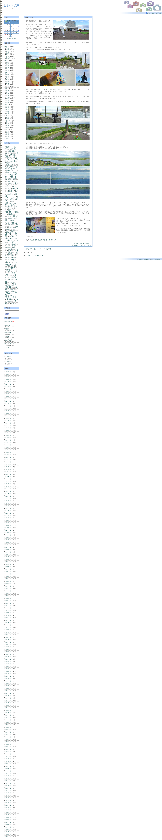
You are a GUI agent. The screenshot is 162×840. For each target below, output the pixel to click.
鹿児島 (8, 120)
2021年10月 (8, 493)
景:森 (44, 240)
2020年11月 (8, 520)
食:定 (8, 270)
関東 (6, 46)
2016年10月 (8, 639)
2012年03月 (8, 773)
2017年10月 (8, 610)
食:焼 (9, 271)
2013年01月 (8, 749)
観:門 (13, 256)
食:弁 (15, 270)
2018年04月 (8, 595)
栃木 (7, 51)
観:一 (47, 240)
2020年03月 (8, 540)
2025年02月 (8, 396)
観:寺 (10, 225)
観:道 (16, 251)
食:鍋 (7, 272)
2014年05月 (8, 710)
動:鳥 (11, 151)
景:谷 (7, 172)
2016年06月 (8, 649)
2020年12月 (8, 518)
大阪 (7, 102)
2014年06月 (8, 707)
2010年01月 (8, 836)
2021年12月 (8, 488)
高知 (7, 131)
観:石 (12, 242)
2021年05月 (8, 506)
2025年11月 (8, 374)
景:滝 (12, 169)
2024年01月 (8, 428)
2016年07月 (8, 647)
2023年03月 (8, 452)
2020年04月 (8, 537)
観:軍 (16, 249)
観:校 (7, 231)
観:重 (10, 254)
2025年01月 (8, 398)
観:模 (8, 233)
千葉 (7, 48)
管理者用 (158, 13)
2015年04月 (8, 683)
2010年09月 (8, 817)
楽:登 (10, 194)
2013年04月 (8, 741)
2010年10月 (8, 815)
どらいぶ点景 (11, 5)
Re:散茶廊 (8, 356)
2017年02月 (8, 630)
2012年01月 (8, 778)
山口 (7, 113)
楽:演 (17, 191)
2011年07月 (8, 793)
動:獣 (8, 147)
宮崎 (7, 118)
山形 (7, 65)
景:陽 (15, 172)
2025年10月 (8, 377)
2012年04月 (8, 771)
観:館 (11, 259)
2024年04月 (8, 420)
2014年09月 (8, 700)
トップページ (41, 249)
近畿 (6, 88)
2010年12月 (8, 810)
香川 (7, 136)
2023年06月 (8, 445)
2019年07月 (8, 559)
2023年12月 (8, 430)
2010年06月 (8, 824)
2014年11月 (8, 695)
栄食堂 (7, 347)
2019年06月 (8, 561)
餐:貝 (13, 291)
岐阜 (7, 78)
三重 (7, 95)
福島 (7, 62)
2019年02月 (8, 571)
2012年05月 (8, 768)
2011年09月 (8, 788)
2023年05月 (8, 447)
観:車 (10, 249)
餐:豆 (7, 291)
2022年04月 (8, 479)
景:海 (37, 240)
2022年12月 (8, 459)
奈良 (7, 100)
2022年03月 (8, 481)
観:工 (12, 226)
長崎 (7, 127)
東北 (6, 60)
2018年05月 (8, 593)
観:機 (12, 235)
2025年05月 (8, 389)
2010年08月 (8, 819)
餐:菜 (13, 289)
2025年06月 (8, 386)
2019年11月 (8, 549)
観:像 (50, 240)
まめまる (7, 325)
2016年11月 (8, 637)
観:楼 (13, 231)
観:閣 (7, 257)
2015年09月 (8, 671)
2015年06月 (8, 678)
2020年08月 (8, 527)
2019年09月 (8, 554)
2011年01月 (8, 807)
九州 (6, 115)
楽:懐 (8, 186)
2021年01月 (8, 515)
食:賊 (14, 271)
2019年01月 (8, 574)
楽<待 (8, 181)
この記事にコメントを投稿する (34, 255)
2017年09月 (8, 613)
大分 (7, 117)
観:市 (17, 226)
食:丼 (13, 267)
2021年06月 (8, 503)
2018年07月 (8, 588)
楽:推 (14, 186)
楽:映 (7, 188)
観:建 (8, 229)
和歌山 (8, 97)
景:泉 (15, 163)
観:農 (9, 251)
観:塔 (7, 223)
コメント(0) (87, 245)
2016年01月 (8, 661)
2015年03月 (8, 686)
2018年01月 (8, 603)
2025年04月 (8, 391)
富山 (7, 83)
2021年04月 (8, 508)
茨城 (7, 49)
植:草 (7, 180)
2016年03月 (8, 656)
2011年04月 (8, 800)
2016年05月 (8, 652)
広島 (7, 109)
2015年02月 (8, 688)
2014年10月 (8, 698)
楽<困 (14, 180)
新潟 (7, 74)
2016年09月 (8, 642)
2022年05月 (8, 476)
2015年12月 (8, 664)
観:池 (8, 238)
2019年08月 (8, 557)
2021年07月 (8, 501)
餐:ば (13, 273)
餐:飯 (8, 293)
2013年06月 (8, 737)
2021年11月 (8, 491)
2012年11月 (8, 754)
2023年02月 (8, 454)
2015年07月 (8, 676)
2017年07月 (8, 617)
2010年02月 (8, 834)
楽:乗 (10, 183)
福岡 (7, 123)
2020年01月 (8, 544)
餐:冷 (14, 277)
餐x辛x (13, 304)
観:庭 (15, 227)
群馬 (7, 53)
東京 (7, 56)
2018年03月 (8, 598)
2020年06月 (8, 532)
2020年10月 (8, 523)
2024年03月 (8, 423)
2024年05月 (8, 418)
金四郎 (7, 329)
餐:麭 (9, 301)
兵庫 (7, 93)
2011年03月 (8, 802)
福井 (7, 92)
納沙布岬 (48, 249)
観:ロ (10, 208)
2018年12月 (8, 576)
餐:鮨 (16, 299)
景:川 (12, 161)
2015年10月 (8, 669)
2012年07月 (8, 763)
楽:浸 (16, 190)
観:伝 (10, 210)
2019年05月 (8, 564)
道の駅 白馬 (8, 340)
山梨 (7, 81)
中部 (6, 73)
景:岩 (8, 157)
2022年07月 (8, 471)
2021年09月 (8, 496)
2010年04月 (8, 829)
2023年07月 (8, 442)
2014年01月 (8, 720)
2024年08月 (8, 411)
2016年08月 (8, 644)
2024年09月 (8, 408)
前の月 (9, 38)
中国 (6, 104)
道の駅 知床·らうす (30, 249)
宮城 (7, 70)
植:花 (13, 176)
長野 (7, 76)
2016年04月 (8, 654)
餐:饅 (14, 297)
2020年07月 (8, 530)
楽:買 (8, 203)
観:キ (16, 207)
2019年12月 (8, 547)
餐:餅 (7, 297)
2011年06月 (8, 795)
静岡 (7, 79)
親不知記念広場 (9, 343)
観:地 (10, 218)
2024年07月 (8, 413)
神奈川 (8, 58)
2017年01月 (8, 632)
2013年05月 (8, 739)
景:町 (8, 171)
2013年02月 (8, 746)
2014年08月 (8, 703)
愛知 (7, 86)
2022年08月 (8, 469)
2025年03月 (8, 394)
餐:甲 (7, 285)
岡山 (7, 106)
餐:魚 (8, 299)
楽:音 (12, 205)
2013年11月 (8, 724)
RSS (153, 13)
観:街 (8, 248)
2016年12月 (8, 634)
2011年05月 (8, 798)
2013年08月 (8, 732)
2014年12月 (8, 693)
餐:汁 (8, 284)
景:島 (40, 240)
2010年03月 (8, 832)
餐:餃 (12, 295)
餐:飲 (31, 240)
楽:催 (17, 183)
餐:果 (12, 282)
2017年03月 (8, 627)
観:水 (11, 237)
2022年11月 (8, 462)
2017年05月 (8, 622)
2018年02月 (8, 600)
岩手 (7, 69)
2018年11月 (8, 578)
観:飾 (14, 257)
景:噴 (12, 153)
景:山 (12, 155)
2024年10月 (8, 406)
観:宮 (14, 222)
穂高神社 (7, 336)
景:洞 (7, 164)
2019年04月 (8, 566)
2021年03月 (8, 510)
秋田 (7, 67)
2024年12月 (8, 401)
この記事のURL (74, 245)
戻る (148, 13)
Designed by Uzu (155, 259)
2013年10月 (8, 727)
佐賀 (7, 125)
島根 (7, 111)
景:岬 (15, 157)
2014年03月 (8, 715)
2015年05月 (8, 681)
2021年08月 (8, 498)
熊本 (7, 122)
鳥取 (7, 108)
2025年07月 (8, 384)
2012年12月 (8, 751)
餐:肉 (9, 287)
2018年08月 (8, 586)
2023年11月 (8, 432)
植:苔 (10, 178)
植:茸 (15, 178)
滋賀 (7, 90)
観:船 (14, 244)
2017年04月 (8, 625)
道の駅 (54, 240)
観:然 (10, 240)
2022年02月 (8, 484)
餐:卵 (10, 280)
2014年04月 (8, 712)
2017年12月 (8, 605)
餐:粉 (13, 285)
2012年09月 (8, 759)
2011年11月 (8, 783)
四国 (6, 129)
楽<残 (15, 181)
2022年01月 (8, 486)
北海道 (81, 245)
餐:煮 (14, 284)
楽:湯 (10, 191)
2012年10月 (8, 756)
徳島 (7, 133)
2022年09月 (8, 467)
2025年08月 (8, 381)
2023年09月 (8, 437)
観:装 (15, 247)
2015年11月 (8, 666)
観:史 (7, 216)
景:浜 (14, 164)
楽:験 (8, 207)
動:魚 (13, 149)
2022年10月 (8, 464)
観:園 (15, 216)
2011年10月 (8, 785)
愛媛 (7, 134)
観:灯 (16, 238)
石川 (7, 84)
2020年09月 (8, 525)
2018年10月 (8, 581)
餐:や (8, 275)
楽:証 (11, 199)
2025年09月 (8, 379)
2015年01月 (8, 690)
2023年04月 (8, 449)
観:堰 (12, 220)
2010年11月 (8, 812)
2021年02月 (8, 513)
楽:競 (13, 197)
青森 (7, 64)
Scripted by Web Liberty (143, 259)
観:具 (10, 214)
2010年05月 (8, 827)
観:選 (10, 252)
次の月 (14, 38)
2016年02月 (8, 659)
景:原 (7, 153)
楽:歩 (15, 188)
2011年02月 (8, 805)
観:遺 (17, 252)
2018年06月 (8, 591)
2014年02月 (8, 717)
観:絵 (7, 244)
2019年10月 (8, 552)
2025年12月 (8, 372)
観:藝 (7, 246)
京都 (7, 99)
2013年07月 (8, 734)
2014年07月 (8, 705)
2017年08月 (8, 615)
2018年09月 (8, 583)
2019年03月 (8, 569)
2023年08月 (8, 440)
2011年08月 (8, 790)
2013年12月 (8, 722)
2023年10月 (8, 435)
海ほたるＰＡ (9, 332)
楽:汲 (10, 190)
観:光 (17, 212)
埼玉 (7, 54)
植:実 (10, 174)
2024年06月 (8, 415)
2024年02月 (8, 425)
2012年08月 (8, 761)
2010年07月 (8, 822)
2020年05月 (8, 535)
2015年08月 (8, 673)
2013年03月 (8, 744)
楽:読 (12, 201)
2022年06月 (8, 474)
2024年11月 (8, 403)
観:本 (15, 229)
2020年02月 (8, 542)
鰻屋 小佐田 (8, 321)
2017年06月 (8, 620)
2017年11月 (8, 608)
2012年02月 (8, 776)
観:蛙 (13, 246)
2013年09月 (8, 729)
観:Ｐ (8, 262)
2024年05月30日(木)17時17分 (82, 243)
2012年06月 (8, 766)
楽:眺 (34, 240)
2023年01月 (8, 457)
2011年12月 (8, 780)
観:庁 (9, 227)
